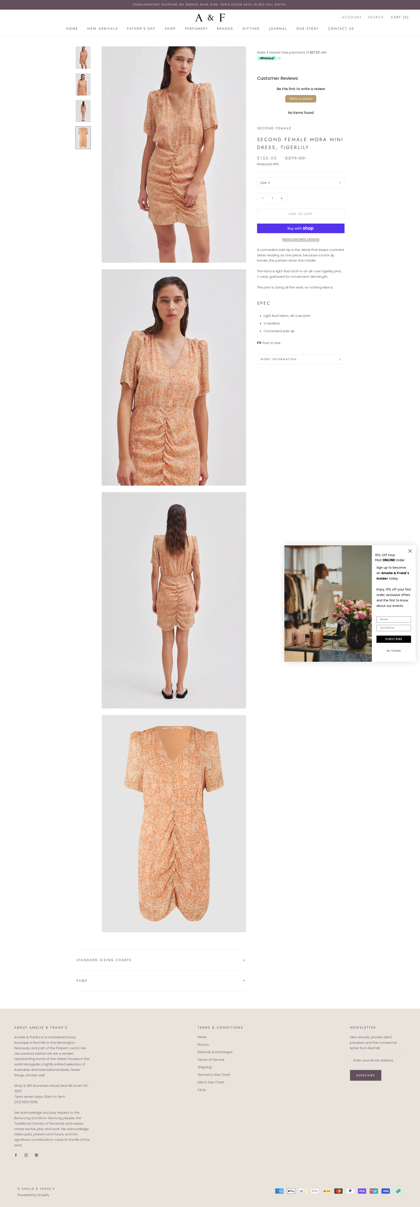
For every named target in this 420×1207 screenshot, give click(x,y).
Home (72, 28)
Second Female (274, 128)
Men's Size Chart (211, 1082)
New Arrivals (102, 28)
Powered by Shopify (33, 1195)
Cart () (400, 17)
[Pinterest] (36, 1155)
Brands (225, 28)
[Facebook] (16, 1155)
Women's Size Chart (214, 1074)
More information (279, 359)
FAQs (82, 980)
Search (376, 17)
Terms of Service (211, 1059)
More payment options (300, 239)
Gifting (251, 28)
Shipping (205, 1067)
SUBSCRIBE (393, 639)
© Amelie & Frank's (36, 1189)
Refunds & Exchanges (215, 1052)
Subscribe (365, 1075)
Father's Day (141, 28)
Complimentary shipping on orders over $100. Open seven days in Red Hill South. (210, 5)
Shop (170, 28)
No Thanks (394, 651)
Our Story (307, 28)
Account (352, 17)
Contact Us (341, 28)
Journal (278, 28)
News (202, 1037)
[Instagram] (26, 1155)
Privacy (203, 1044)
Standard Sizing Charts (104, 960)
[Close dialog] (410, 551)
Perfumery (196, 28)
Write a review (301, 98)
